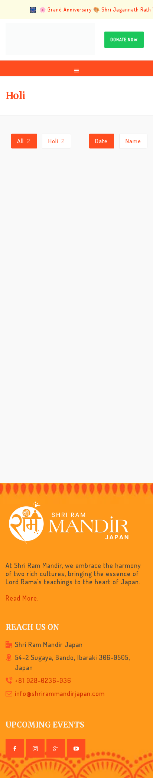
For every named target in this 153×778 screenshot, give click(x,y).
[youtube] (76, 748)
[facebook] (15, 748)
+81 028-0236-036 (43, 680)
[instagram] (35, 748)
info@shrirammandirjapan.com (60, 693)
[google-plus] (55, 748)
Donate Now (124, 39)
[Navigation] (76, 68)
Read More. (22, 598)
